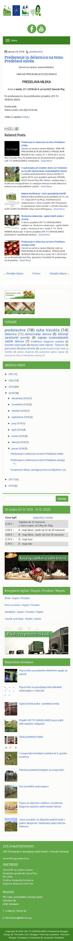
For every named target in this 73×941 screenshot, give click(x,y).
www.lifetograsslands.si (16, 858)
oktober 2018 (19, 410)
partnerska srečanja (33, 355)
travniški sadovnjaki (15, 345)
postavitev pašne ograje (51, 352)
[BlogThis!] (10, 129)
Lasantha (54, 934)
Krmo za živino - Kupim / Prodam (22, 605)
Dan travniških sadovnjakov (34, 786)
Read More (46, 160)
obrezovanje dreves (38, 334)
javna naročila (27, 348)
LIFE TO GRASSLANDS (35, 931)
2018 (11, 393)
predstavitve (35, 51)
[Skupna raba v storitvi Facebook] (17, 129)
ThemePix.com (21, 934)
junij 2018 (17, 423)
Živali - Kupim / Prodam (17, 598)
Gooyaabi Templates (54, 937)
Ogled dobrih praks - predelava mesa (39, 703)
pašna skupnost (25, 352)
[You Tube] (41, 29)
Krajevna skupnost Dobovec (18, 883)
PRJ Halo (8, 876)
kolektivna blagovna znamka (47, 341)
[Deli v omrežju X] (13, 129)
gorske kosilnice (47, 348)
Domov (36, 273)
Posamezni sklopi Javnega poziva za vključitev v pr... (39, 469)
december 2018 (20, 398)
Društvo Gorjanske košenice (18, 880)
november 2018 (20, 404)
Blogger (64, 931)
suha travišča (48, 330)
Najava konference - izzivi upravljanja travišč (43, 193)
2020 (11, 380)
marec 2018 (18, 436)
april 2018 (17, 429)
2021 (11, 374)
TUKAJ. (26, 117)
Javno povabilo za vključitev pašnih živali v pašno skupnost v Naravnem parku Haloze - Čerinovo (42, 823)
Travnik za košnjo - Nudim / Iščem (23, 618)
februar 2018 (18, 442)
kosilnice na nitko (12, 355)
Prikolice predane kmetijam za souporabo (41, 770)
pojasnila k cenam (43, 517)
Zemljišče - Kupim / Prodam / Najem (24, 612)
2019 (11, 386)
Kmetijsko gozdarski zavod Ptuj (20, 873)
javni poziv (10, 348)
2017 (11, 479)
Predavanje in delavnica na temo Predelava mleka (33, 59)
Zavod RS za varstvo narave (18, 869)
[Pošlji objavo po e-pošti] (6, 129)
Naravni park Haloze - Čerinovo (48, 345)
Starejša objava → (59, 273)
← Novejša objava (13, 273)
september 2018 (20, 417)
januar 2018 (18, 448)
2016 (11, 485)
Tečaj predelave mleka (31, 736)
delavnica (11, 334)
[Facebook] (31, 29)
